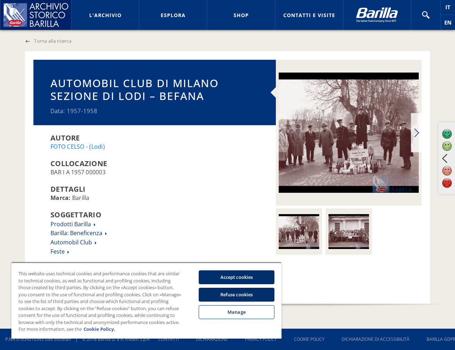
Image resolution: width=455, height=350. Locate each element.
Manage (237, 312)
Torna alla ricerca (52, 41)
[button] (425, 15)
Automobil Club (71, 242)
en (449, 24)
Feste (58, 251)
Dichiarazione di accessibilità (376, 339)
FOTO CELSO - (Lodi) (77, 146)
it (450, 9)
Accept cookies (236, 277)
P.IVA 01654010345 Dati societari (38, 339)
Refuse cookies (236, 294)
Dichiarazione (212, 339)
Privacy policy (261, 339)
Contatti (168, 339)
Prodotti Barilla (71, 224)
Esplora (173, 15)
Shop (241, 15)
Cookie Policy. (99, 329)
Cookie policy (309, 339)
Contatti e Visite (309, 15)
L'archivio (105, 15)
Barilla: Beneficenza (77, 233)
